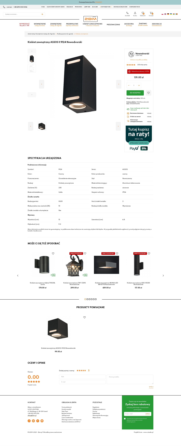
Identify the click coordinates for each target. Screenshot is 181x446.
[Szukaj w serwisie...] (42, 14)
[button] (32, 51)
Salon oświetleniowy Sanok (56, 6)
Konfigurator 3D (134, 6)
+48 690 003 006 (20, 7)
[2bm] (90, 19)
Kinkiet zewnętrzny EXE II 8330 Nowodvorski (138, 283)
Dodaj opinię (143, 64)
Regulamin (96, 407)
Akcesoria (129, 24)
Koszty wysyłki (66, 409)
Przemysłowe (72, 24)
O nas (43, 6)
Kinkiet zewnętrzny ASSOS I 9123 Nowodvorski (58, 348)
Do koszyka (135, 93)
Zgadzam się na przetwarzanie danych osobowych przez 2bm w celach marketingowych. (137, 420)
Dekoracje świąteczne (120, 6)
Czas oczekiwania (67, 417)
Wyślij (151, 387)
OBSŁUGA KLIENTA (69, 402)
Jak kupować (66, 415)
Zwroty (95, 411)
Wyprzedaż (24, 24)
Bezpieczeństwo (67, 413)
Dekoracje (157, 24)
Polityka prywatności (99, 409)
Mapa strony (96, 417)
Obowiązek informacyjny (100, 415)
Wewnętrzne (40, 24)
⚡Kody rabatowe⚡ (106, 6)
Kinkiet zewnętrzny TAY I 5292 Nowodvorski (74, 283)
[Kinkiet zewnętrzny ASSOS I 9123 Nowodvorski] (42, 126)
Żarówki (143, 24)
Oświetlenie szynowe (92, 24)
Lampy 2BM (87, 6)
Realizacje (70, 6)
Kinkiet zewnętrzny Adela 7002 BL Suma (42, 283)
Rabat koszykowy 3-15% (140, 71)
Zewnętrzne (56, 24)
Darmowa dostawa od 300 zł (71, 422)
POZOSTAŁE (97, 402)
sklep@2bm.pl (32, 415)
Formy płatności (67, 407)
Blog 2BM (95, 6)
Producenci (78, 6)
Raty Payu (65, 411)
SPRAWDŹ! (98, 2)
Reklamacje (96, 413)
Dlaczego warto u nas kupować (71, 419)
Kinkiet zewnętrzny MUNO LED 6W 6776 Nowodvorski (106, 283)
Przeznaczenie (113, 24)
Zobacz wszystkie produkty (138, 59)
